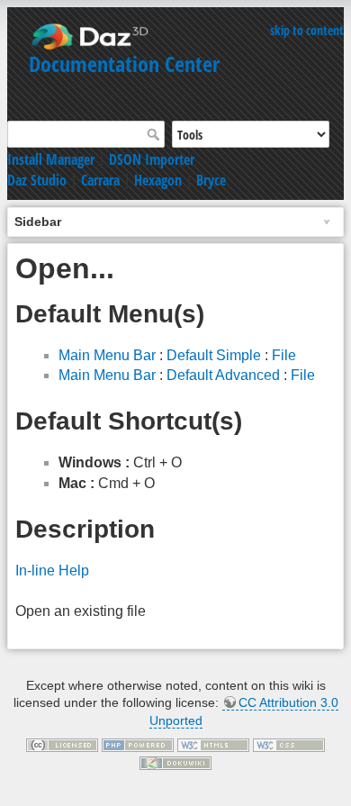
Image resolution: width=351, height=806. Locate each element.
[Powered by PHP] (138, 745)
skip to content (307, 30)
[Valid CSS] (289, 745)
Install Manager (50, 159)
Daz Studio (37, 180)
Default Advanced (223, 375)
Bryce (211, 180)
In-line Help (52, 570)
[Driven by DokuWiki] (176, 762)
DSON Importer (151, 159)
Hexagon (158, 180)
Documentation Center (124, 63)
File (284, 355)
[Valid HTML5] (213, 745)
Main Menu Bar (107, 355)
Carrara (100, 180)
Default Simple (213, 355)
